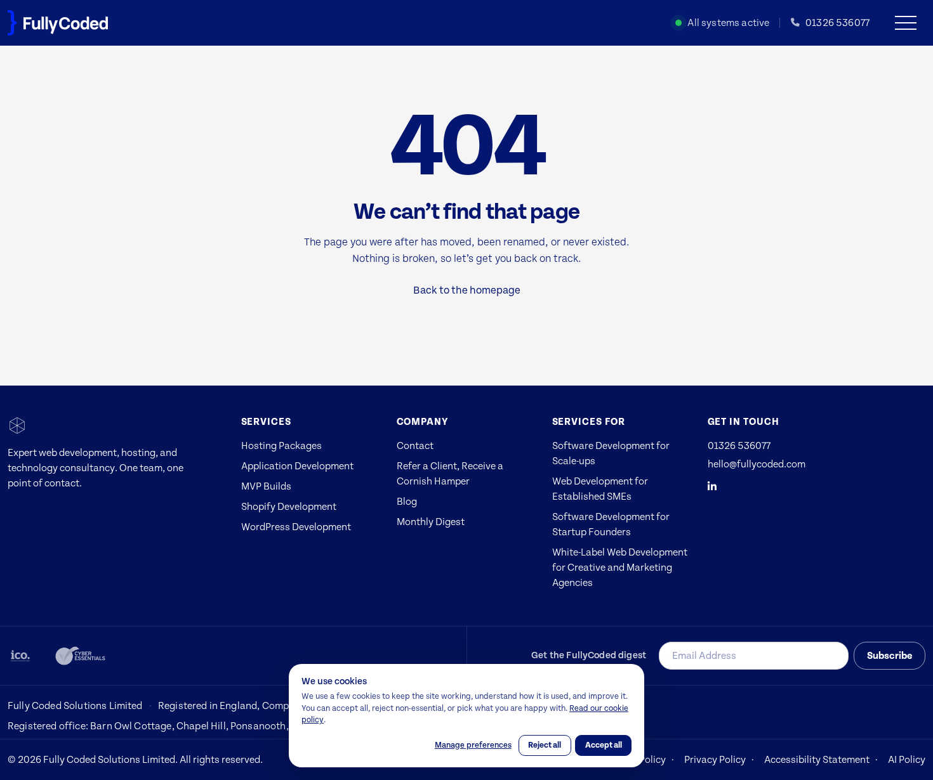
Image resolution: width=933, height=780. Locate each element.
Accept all (603, 745)
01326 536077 (739, 446)
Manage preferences (473, 745)
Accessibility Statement (817, 759)
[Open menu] (910, 23)
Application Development (297, 466)
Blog (407, 501)
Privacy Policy (715, 759)
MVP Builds (266, 486)
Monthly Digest (431, 522)
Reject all (544, 745)
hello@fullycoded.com (756, 464)
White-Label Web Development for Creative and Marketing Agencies (619, 567)
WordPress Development (296, 527)
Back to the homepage (466, 290)
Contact (415, 446)
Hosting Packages (281, 446)
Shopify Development (288, 506)
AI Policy (906, 759)
